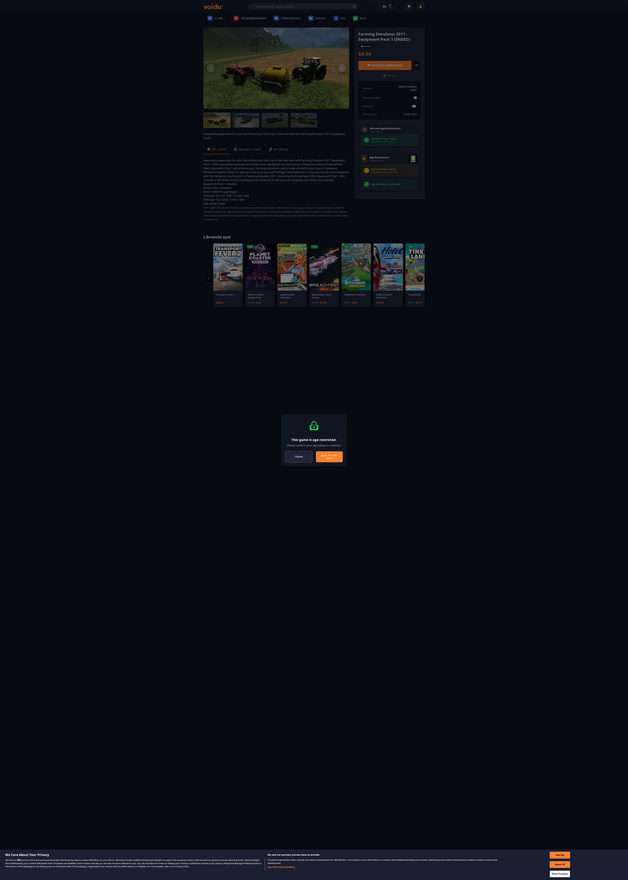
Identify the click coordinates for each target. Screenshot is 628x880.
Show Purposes (560, 873)
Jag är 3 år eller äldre (329, 457)
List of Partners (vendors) (281, 867)
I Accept (560, 854)
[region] (314, 865)
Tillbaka (298, 456)
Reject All (560, 864)
